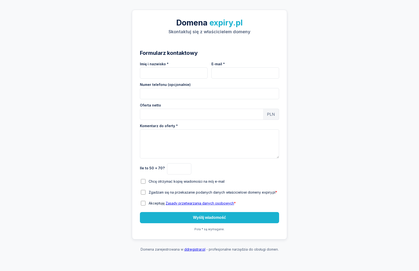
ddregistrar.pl (194, 249)
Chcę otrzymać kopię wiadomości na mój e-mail (187, 181)
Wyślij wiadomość (209, 217)
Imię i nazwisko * (154, 64)
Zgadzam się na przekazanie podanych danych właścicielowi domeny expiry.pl (213, 192)
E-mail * (218, 64)
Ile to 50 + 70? (152, 168)
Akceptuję (192, 203)
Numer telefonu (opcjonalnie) (165, 84)
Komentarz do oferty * (159, 126)
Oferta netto (150, 105)
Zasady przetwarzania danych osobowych (200, 203)
